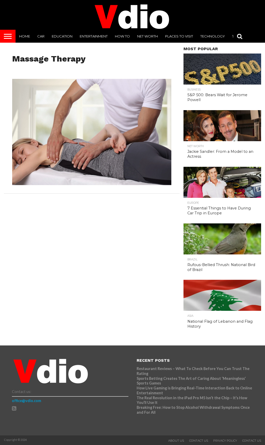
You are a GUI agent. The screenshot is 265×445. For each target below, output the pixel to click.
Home (24, 36)
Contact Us (198, 440)
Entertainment (94, 36)
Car (41, 36)
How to (122, 36)
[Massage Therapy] (92, 183)
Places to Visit (179, 36)
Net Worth (147, 36)
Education (62, 36)
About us (176, 440)
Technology (212, 36)
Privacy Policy (225, 440)
